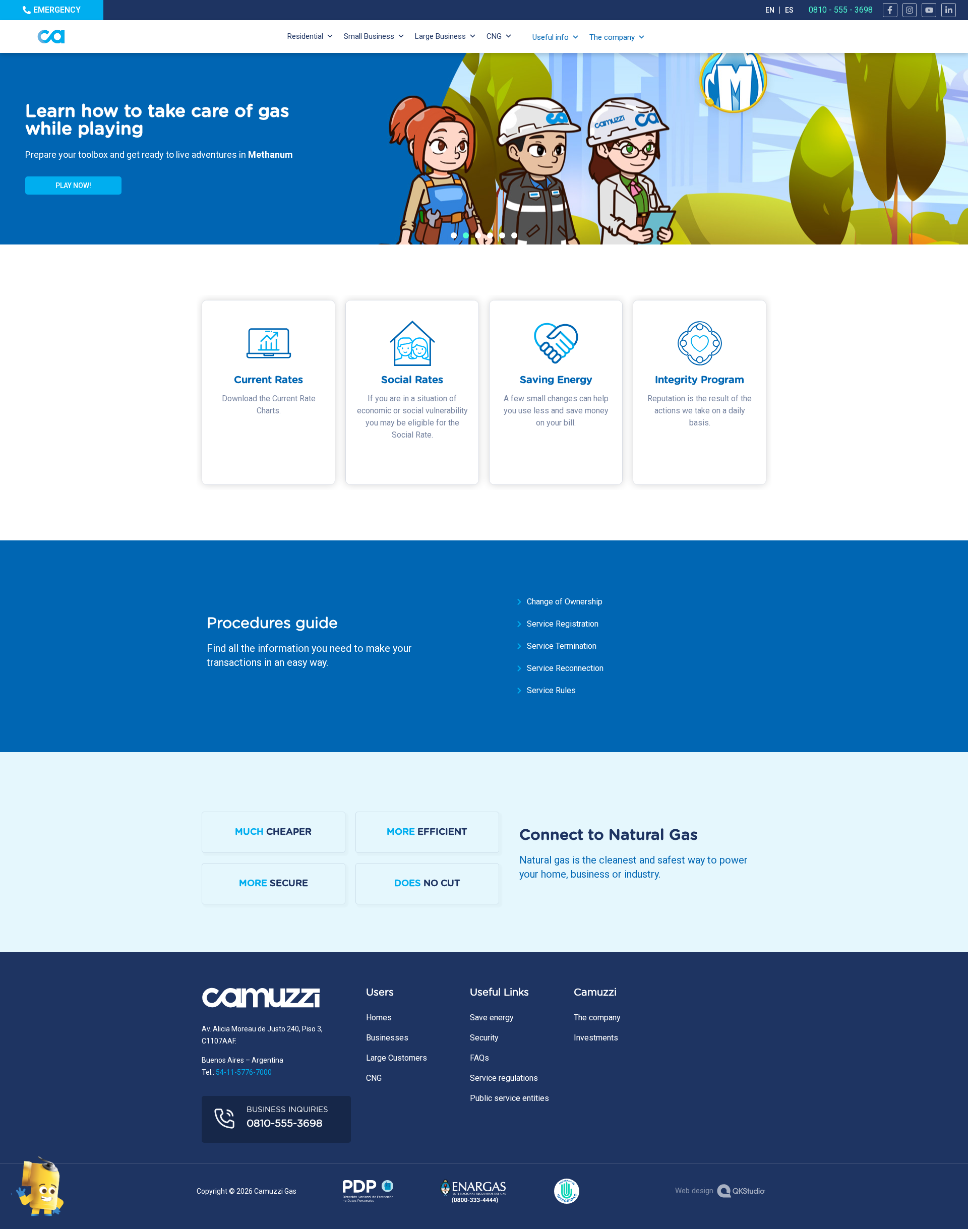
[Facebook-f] (890, 10)
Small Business (369, 36)
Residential (305, 36)
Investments (596, 1037)
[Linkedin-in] (948, 10)
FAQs (479, 1058)
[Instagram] (909, 10)
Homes (379, 1017)
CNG (494, 36)
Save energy (492, 1017)
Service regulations (504, 1078)
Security (484, 1037)
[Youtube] (929, 10)
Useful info (550, 37)
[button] (454, 235)
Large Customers (396, 1058)
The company (612, 37)
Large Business (440, 36)
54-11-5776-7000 (244, 1072)
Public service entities (509, 1098)
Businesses (387, 1037)
